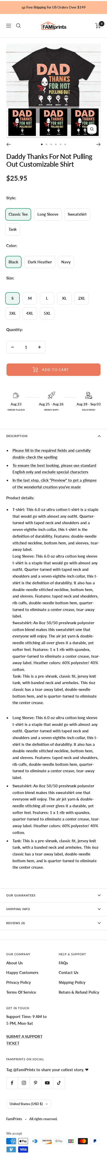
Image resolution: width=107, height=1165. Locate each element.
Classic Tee (18, 214)
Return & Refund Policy (79, 992)
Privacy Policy (18, 982)
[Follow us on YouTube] (47, 1083)
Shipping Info (18, 909)
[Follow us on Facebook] (12, 1083)
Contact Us (68, 972)
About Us (14, 962)
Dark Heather (40, 261)
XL (64, 298)
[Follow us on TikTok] (59, 1083)
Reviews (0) (15, 923)
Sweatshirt (77, 214)
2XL (81, 298)
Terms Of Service (21, 992)
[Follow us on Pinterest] (35, 1083)
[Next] (98, 144)
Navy (66, 261)
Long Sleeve (47, 214)
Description (17, 436)
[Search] (18, 25)
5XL (47, 313)
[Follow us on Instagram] (24, 1083)
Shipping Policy (72, 982)
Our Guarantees (21, 895)
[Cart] (98, 25)
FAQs (63, 962)
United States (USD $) (26, 1104)
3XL (12, 313)
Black (13, 261)
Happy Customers (22, 972)
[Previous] (8, 144)
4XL (29, 313)
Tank (13, 229)
